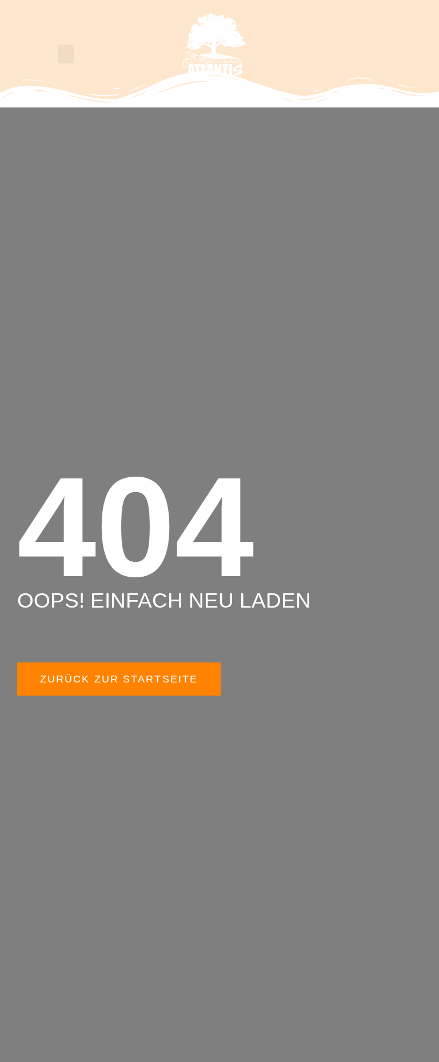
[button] (66, 54)
